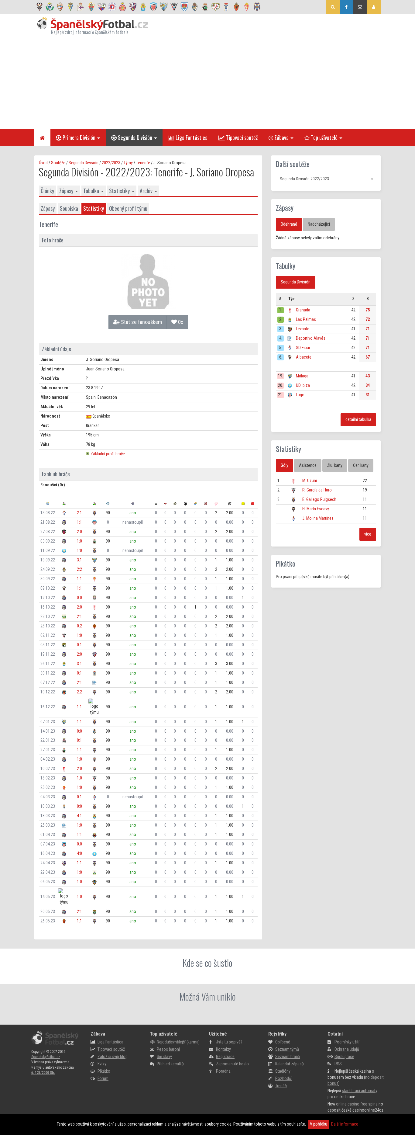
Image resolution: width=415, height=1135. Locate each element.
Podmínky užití (346, 1042)
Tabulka (91, 191)
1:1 (79, 522)
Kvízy (102, 1063)
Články (47, 191)
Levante (302, 328)
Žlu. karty (334, 465)
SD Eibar (303, 347)
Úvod (43, 162)
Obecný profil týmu (128, 208)
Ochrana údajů (346, 1049)
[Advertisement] (207, 82)
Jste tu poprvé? (229, 1042)
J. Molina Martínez (318, 518)
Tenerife (143, 162)
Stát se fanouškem (141, 322)
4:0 (79, 853)
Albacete (303, 357)
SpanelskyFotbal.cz (45, 1057)
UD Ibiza (303, 385)
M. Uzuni (309, 480)
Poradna (223, 1071)
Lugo (300, 394)
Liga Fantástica (191, 137)
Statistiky (119, 191)
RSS (338, 1063)
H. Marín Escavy (315, 508)
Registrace (225, 1056)
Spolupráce (344, 1056)
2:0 (79, 531)
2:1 (79, 512)
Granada (303, 309)
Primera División (78, 137)
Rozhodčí (283, 1078)
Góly (284, 465)
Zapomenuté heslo (232, 1063)
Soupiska (69, 208)
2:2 (79, 569)
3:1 (79, 559)
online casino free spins (357, 1104)
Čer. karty (361, 465)
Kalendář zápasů (289, 1063)
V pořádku (318, 1124)
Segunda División (134, 137)
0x (180, 322)
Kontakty (223, 1049)
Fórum (103, 1078)
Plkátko (285, 563)
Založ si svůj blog (113, 1056)
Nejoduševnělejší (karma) (178, 1042)
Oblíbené (282, 1042)
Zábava (281, 137)
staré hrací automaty (359, 1090)
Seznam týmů (287, 1049)
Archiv (146, 191)
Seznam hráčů (287, 1056)
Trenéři (281, 1085)
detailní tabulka (358, 419)
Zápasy (66, 191)
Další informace (344, 1124)
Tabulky (285, 266)
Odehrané (289, 224)
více (367, 534)
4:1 (79, 815)
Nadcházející (319, 224)
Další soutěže (293, 164)
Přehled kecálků (170, 1063)
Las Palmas (306, 319)
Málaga (302, 375)
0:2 (79, 625)
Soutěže (58, 162)
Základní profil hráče (108, 453)
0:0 (79, 597)
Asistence (308, 465)
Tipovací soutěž (241, 137)
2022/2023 (111, 162)
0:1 (79, 644)
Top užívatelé (324, 137)
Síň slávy (164, 1056)
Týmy (128, 162)
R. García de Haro (317, 490)
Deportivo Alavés (310, 338)
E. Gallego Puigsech (319, 499)
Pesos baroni (168, 1049)
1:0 (79, 541)
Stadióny (282, 1071)
